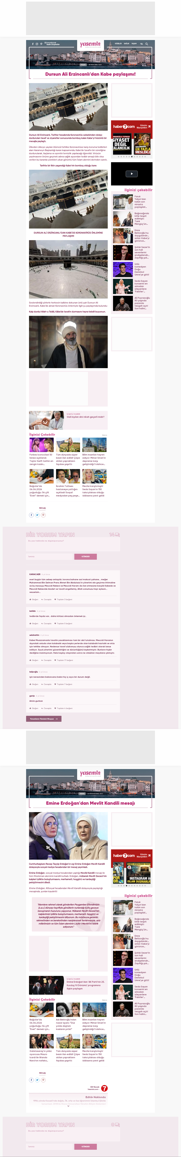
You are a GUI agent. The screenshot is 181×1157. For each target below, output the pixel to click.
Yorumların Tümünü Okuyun (42, 719)
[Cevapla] (46, 599)
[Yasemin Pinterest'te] (41, 44)
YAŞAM (134, 44)
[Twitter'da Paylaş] (37, 515)
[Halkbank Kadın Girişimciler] (52, 44)
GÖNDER (86, 557)
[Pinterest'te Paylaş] (43, 515)
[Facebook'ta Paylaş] (31, 515)
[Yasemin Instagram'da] (37, 44)
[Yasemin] (90, 45)
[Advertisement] (68, 388)
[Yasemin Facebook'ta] (33, 44)
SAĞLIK (126, 44)
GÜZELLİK (118, 44)
